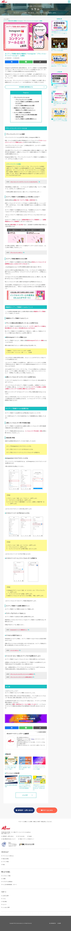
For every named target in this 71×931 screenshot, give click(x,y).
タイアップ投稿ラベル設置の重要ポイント (26, 118)
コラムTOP (25, 795)
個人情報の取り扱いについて (9, 839)
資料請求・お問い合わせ (25, 810)
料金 (4, 864)
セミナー (5, 904)
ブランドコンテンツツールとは (21, 97)
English (30, 836)
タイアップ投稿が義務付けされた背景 (25, 105)
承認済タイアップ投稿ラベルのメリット (24, 108)
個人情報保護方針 (52, 923)
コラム (4, 898)
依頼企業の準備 (19, 116)
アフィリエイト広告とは (8, 855)
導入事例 (5, 901)
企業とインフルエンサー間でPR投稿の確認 (26, 114)
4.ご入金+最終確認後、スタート (10, 884)
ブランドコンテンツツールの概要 (24, 99)
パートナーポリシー (14, 650)
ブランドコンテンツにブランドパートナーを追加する (21, 674)
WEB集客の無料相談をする (26, 86)
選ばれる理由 (6, 858)
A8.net (32, 739)
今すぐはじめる (48, 810)
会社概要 (59, 923)
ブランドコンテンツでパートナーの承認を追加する (21, 677)
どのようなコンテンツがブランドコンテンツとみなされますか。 (24, 181)
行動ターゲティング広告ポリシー (27, 839)
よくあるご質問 (6, 907)
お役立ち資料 (6, 895)
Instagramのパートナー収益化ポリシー (19, 629)
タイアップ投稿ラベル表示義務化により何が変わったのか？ (27, 102)
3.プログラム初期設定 (7, 881)
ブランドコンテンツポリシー (16, 252)
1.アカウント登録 (6, 875)
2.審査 (4, 878)
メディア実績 (6, 861)
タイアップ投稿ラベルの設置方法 (22, 112)
